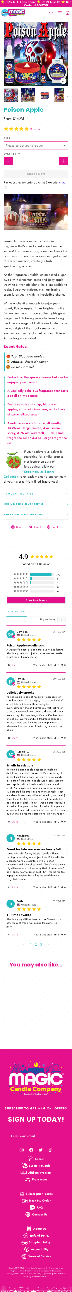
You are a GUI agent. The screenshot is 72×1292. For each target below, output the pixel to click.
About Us (39, 1228)
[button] (56, 665)
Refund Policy (39, 1235)
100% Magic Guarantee (24, 504)
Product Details (19, 493)
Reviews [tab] (13, 611)
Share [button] (14, 665)
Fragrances (39, 1179)
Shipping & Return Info (25, 514)
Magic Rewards (40, 1166)
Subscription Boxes (39, 1194)
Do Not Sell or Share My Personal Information (44, 1275)
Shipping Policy (40, 1242)
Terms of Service (40, 1256)
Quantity (12, 153)
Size (7, 138)
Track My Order (40, 1200)
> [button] (48, 944)
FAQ (40, 1207)
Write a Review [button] (38, 600)
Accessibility (40, 1249)
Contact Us (39, 1214)
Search (40, 1159)
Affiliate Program (40, 1173)
